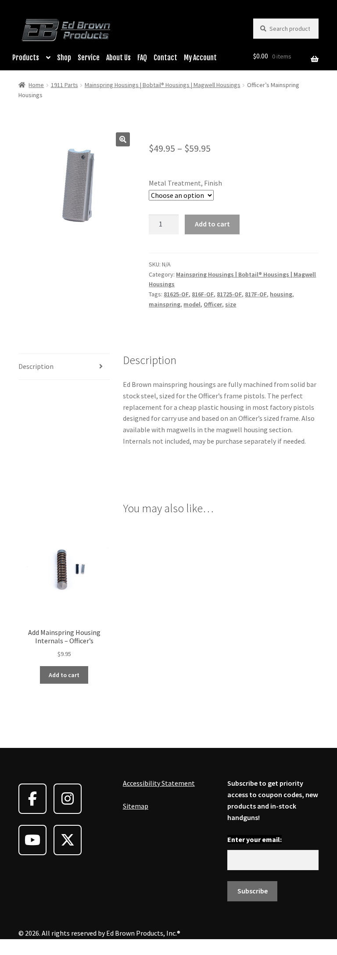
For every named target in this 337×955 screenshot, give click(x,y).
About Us (118, 58)
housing (281, 294)
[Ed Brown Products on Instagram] (68, 799)
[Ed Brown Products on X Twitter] (68, 840)
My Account (200, 58)
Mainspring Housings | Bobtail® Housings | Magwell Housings (162, 85)
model (192, 304)
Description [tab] (36, 366)
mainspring (164, 304)
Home (36, 85)
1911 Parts (64, 85)
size (230, 304)
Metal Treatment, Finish (185, 183)
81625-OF (176, 294)
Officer (213, 304)
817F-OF (256, 294)
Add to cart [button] (64, 675)
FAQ (142, 58)
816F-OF (203, 294)
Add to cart (212, 223)
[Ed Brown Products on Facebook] (32, 799)
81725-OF (229, 294)
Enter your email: (254, 839)
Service (89, 58)
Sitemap (135, 806)
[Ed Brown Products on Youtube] (32, 840)
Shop (64, 58)
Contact (165, 58)
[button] (123, 139)
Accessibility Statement (159, 783)
